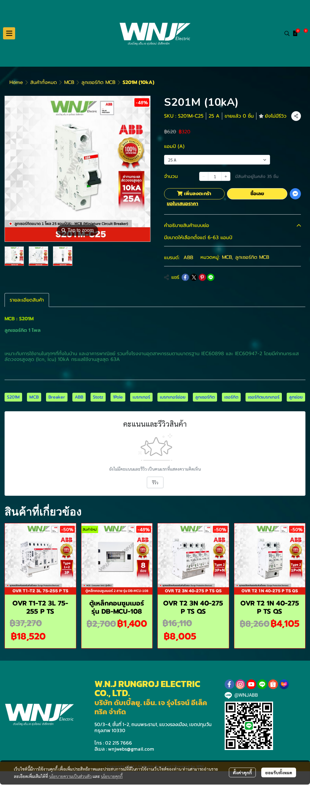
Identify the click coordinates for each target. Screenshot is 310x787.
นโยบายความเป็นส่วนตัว (70, 776)
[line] (262, 684)
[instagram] (240, 684)
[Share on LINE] (210, 277)
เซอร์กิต (231, 397)
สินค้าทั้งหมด (43, 82)
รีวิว (155, 482)
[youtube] (251, 684)
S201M (13, 397)
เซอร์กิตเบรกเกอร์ (263, 397)
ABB (188, 257)
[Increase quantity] (226, 176)
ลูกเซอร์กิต (205, 397)
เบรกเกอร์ (141, 397)
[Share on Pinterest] (202, 277)
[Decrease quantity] (204, 176)
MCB (69, 82)
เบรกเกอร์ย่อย (173, 397)
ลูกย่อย (296, 397)
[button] (287, 33)
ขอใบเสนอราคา (182, 203)
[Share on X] (193, 277)
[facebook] (229, 684)
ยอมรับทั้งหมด (278, 772)
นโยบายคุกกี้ (112, 776)
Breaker (56, 397)
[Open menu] (9, 33)
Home (16, 82)
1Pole (118, 397)
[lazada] (284, 684)
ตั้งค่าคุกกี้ (242, 772)
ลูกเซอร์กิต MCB (98, 82)
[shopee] (273, 684)
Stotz (98, 397)
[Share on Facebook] (185, 277)
